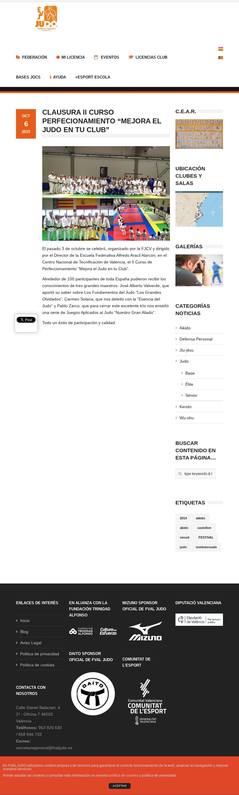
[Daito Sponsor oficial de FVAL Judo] (93, 693)
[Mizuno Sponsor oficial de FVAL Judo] (146, 631)
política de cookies (123, 775)
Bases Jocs (28, 77)
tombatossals (206, 547)
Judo (184, 361)
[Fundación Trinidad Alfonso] (93, 631)
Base (190, 373)
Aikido (185, 328)
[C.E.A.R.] (199, 134)
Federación (34, 57)
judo (183, 547)
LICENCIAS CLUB (151, 57)
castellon (204, 528)
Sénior (191, 395)
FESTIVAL (206, 537)
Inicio (25, 620)
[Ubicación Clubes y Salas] (199, 209)
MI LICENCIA (73, 57)
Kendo (185, 406)
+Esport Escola (92, 77)
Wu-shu (187, 417)
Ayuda (59, 77)
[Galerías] (199, 270)
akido (184, 528)
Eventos (109, 57)
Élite (189, 384)
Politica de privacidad (39, 653)
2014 (183, 518)
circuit (184, 537)
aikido (200, 518)
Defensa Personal (196, 339)
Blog (24, 631)
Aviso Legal (30, 642)
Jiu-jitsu (187, 350)
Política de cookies (37, 665)
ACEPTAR (119, 785)
